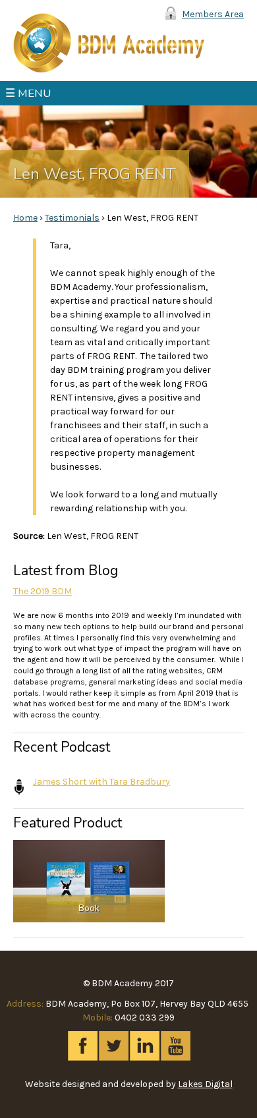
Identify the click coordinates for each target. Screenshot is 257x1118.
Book (89, 908)
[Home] (108, 42)
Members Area (213, 14)
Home (25, 217)
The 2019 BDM (42, 591)
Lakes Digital (205, 1084)
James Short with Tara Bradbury (101, 781)
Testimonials (72, 217)
